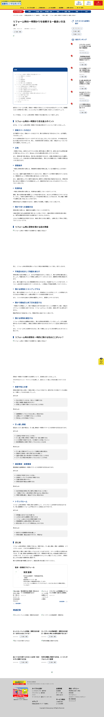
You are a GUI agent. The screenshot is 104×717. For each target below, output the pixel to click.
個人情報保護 (72, 699)
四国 (77, 11)
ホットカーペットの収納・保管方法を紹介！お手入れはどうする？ (26, 632)
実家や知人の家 (23, 95)
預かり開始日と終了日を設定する (28, 90)
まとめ (19, 102)
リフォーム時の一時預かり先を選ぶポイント (29, 74)
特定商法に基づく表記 (74, 691)
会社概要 (61, 7)
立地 (20, 78)
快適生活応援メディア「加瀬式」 (32, 15)
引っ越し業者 (22, 96)
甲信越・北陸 (48, 11)
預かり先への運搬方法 (25, 83)
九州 (86, 11)
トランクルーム (23, 100)
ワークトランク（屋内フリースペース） (42, 697)
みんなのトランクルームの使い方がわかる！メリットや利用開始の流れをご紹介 (85, 94)
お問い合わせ (70, 7)
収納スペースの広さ (24, 76)
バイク (33, 695)
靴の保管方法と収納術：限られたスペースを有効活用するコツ (30, 592)
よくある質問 (52, 7)
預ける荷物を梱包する (25, 91)
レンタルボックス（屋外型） (39, 691)
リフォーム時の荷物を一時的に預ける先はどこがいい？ (31, 93)
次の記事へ (62, 601)
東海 (58, 11)
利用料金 (21, 81)
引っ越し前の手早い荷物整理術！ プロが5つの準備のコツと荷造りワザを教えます (85, 82)
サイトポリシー (73, 695)
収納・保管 (45, 15)
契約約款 (71, 693)
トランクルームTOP (17, 15)
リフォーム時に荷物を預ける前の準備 (27, 84)
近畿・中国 (67, 11)
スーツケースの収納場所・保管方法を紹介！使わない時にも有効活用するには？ (54, 632)
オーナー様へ (80, 7)
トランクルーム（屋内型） (39, 693)
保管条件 (21, 79)
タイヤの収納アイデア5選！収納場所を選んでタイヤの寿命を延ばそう (85, 71)
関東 (29, 11)
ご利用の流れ (41, 7)
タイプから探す (31, 7)
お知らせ (101, 361)
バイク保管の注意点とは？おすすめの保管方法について (85, 105)
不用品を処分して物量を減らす (27, 86)
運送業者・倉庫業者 (24, 98)
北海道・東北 (39, 11)
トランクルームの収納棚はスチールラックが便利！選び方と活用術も (58, 592)
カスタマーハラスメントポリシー (77, 697)
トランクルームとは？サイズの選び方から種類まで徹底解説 (85, 46)
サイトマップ (72, 701)
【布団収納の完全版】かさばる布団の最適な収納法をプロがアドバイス (85, 59)
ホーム (22, 7)
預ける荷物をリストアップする (27, 88)
